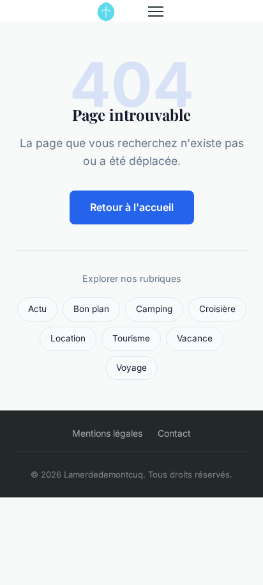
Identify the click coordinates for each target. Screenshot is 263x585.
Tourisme (131, 338)
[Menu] (156, 11)
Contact (174, 433)
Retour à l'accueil (132, 207)
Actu (37, 309)
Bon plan (91, 309)
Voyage (131, 368)
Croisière (217, 309)
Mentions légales (107, 433)
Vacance (195, 338)
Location (68, 338)
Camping (154, 309)
